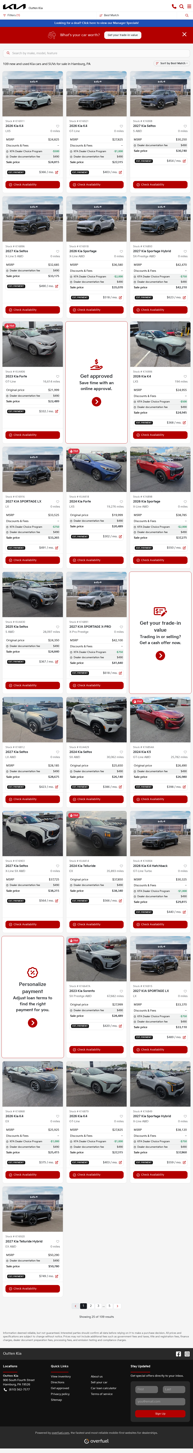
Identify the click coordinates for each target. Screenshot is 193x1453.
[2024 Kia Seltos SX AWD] (96, 719)
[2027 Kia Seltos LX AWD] (32, 719)
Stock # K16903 (15, 861)
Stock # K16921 (79, 121)
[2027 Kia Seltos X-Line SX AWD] (32, 833)
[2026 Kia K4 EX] (32, 1083)
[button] (174, 6)
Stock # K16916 (15, 496)
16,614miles (51, 381)
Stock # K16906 (142, 371)
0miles (55, 131)
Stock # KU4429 (79, 747)
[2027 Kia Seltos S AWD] (160, 93)
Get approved (60, 1388)
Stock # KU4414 (79, 861)
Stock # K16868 (15, 1111)
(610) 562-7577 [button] (19, 1389)
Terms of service (102, 1394)
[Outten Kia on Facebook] (177, 1354)
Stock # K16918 (79, 246)
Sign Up (160, 1413)
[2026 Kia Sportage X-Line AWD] (96, 218)
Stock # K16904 (142, 861)
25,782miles (179, 757)
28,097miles (51, 632)
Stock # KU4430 (15, 622)
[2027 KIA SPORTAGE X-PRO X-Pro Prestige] (96, 594)
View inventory (61, 1376)
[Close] (184, 34)
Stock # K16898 (142, 496)
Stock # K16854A (143, 747)
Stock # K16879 (79, 1111)
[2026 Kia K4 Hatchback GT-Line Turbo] (160, 833)
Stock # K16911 (15, 121)
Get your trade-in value (123, 35)
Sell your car (99, 1382)
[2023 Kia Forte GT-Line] (32, 344)
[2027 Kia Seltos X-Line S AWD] (32, 218)
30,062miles (115, 757)
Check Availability (25, 184)
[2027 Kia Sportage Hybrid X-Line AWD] (160, 1083)
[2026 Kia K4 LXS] (32, 93)
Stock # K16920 (15, 1236)
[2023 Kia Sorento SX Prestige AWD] (96, 958)
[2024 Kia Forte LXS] (96, 469)
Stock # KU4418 (79, 496)
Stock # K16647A (79, 986)
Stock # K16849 (142, 1111)
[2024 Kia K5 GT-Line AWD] (160, 719)
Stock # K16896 (15, 246)
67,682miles (115, 996)
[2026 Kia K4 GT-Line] (96, 93)
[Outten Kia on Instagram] (185, 1354)
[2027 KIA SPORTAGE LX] (32, 469)
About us (97, 1376)
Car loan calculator (103, 1388)
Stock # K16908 (142, 121)
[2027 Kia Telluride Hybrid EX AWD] (32, 1209)
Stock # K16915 (142, 986)
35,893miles (115, 871)
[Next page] (117, 1306)
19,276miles (115, 507)
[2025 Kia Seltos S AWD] (32, 594)
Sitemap (56, 1400)
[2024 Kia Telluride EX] (96, 833)
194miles (181, 381)
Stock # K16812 (15, 747)
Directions (57, 1382)
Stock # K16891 (79, 622)
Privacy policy (60, 1394)
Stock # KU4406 (15, 371)
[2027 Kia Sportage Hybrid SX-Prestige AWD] (160, 218)
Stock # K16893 (142, 246)
